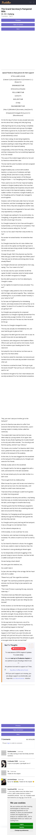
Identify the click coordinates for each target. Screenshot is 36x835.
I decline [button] (21, 827)
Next (18, 29)
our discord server (18, 678)
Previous (18, 20)
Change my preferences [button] (21, 830)
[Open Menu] (30, 2)
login (8, 743)
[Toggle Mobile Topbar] (33, 2)
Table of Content (18, 25)
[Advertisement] (18, 50)
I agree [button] (22, 824)
